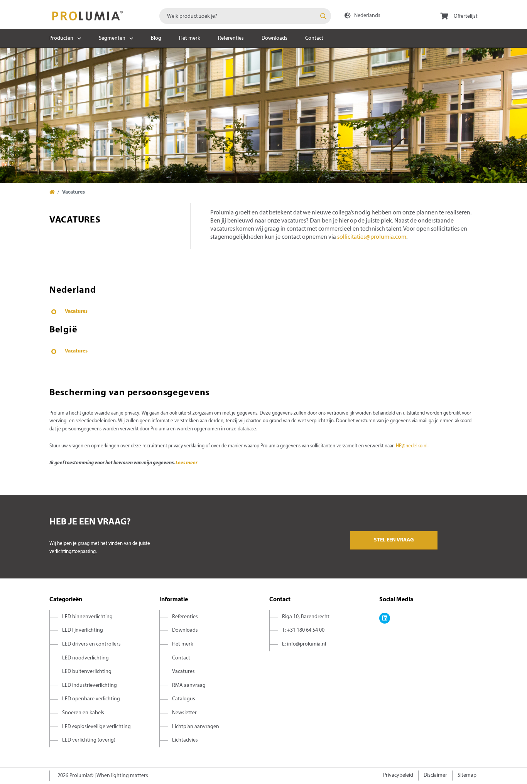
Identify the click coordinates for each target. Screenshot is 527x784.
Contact (314, 38)
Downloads (274, 38)
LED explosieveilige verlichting (96, 727)
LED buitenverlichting (86, 671)
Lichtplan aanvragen (195, 727)
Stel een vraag (394, 540)
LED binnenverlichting (87, 617)
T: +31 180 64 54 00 (303, 630)
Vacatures (76, 311)
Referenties (231, 38)
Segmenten (112, 38)
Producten (61, 38)
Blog (156, 38)
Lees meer (187, 463)
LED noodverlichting (85, 658)
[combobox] (245, 16)
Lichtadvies (185, 740)
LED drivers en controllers (91, 644)
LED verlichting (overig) (88, 740)
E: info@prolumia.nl (304, 644)
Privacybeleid (398, 775)
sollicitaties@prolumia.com (371, 237)
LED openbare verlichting (91, 699)
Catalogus (183, 699)
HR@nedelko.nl (411, 446)
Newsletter (184, 713)
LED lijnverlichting (82, 630)
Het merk (189, 38)
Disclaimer (435, 775)
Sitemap (467, 775)
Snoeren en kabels (83, 713)
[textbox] (245, 16)
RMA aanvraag (189, 685)
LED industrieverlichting (89, 685)
